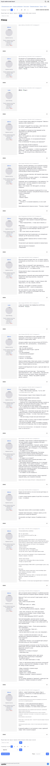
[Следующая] (28, 10)
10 (41, 387)
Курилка (15, 13)
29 (24, 9)
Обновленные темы (7, 6)
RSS (45, 6)
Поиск (41, 6)
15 (39, 690)
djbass (9, 27)
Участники (26, 6)
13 (39, 528)
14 (39, 590)
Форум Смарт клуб (5, 13)
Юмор (19, 13)
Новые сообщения (18, 6)
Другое (11, 13)
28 (21, 9)
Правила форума (34, 6)
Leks (9, 90)
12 (38, 489)
